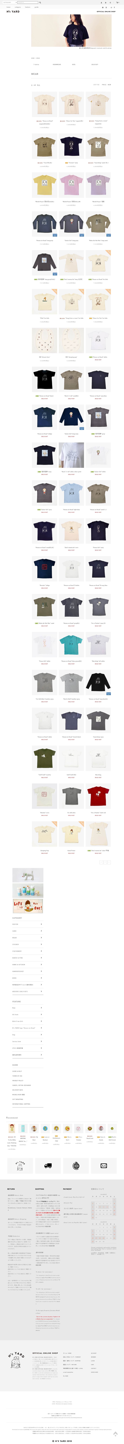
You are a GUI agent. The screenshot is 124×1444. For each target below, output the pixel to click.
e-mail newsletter (68, 1372)
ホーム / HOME (67, 1353)
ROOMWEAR (57, 64)
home (8, 7)
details (41, 1282)
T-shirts (36, 64)
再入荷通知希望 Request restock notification (95, 48)
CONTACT (93, 1368)
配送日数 (48, 1226)
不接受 (34, 1431)
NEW (109, 84)
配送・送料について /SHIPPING (72, 1360)
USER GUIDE (94, 1372)
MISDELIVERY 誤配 (18, 1094)
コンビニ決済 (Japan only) (73, 1208)
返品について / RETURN (70, 1364)
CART (92, 1364)
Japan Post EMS (46, 1277)
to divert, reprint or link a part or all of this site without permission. (65, 1417)
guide (36, 7)
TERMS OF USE (17, 1076)
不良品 (22, 1201)
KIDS (73, 64)
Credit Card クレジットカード (74, 1197)
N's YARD (65, 1376)
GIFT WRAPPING (17, 1099)
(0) (119, 2)
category (17, 7)
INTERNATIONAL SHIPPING (21, 1104)
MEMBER (93, 1357)
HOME (33, 58)
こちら (26, 1198)
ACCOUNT (94, 1353)
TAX (54, 1299)
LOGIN (93, 1360)
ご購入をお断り (86, 1427)
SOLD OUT (94, 64)
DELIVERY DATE (17, 1090)
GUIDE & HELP (17, 1071)
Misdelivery (12, 1208)
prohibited (27, 1429)
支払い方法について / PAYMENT (72, 1357)
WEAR (38, 58)
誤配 (17, 1201)
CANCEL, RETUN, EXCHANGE (21, 1085)
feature (27, 7)
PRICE (104, 84)
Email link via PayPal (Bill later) (75, 1222)
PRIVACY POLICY (17, 1080)
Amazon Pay (68, 1203)
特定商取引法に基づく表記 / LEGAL (73, 1368)
